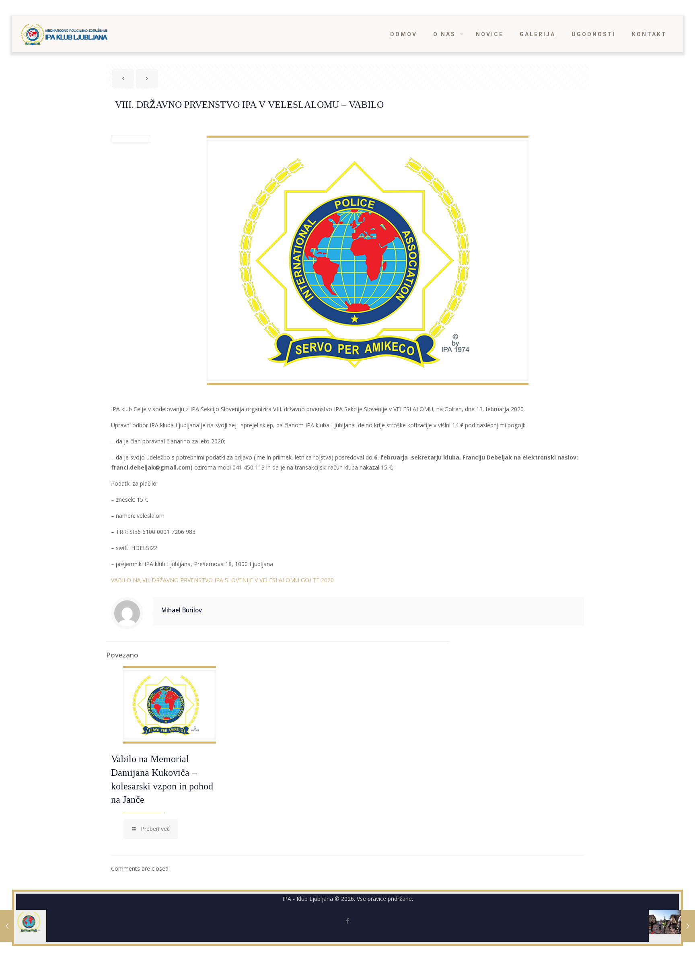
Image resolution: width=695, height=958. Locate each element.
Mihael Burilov (181, 610)
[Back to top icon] (656, 941)
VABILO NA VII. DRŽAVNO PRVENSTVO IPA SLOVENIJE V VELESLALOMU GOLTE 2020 (222, 580)
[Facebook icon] (348, 921)
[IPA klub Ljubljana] (64, 34)
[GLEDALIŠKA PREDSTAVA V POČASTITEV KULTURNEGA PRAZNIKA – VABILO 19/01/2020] (23, 926)
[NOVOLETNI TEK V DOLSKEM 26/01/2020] (672, 926)
